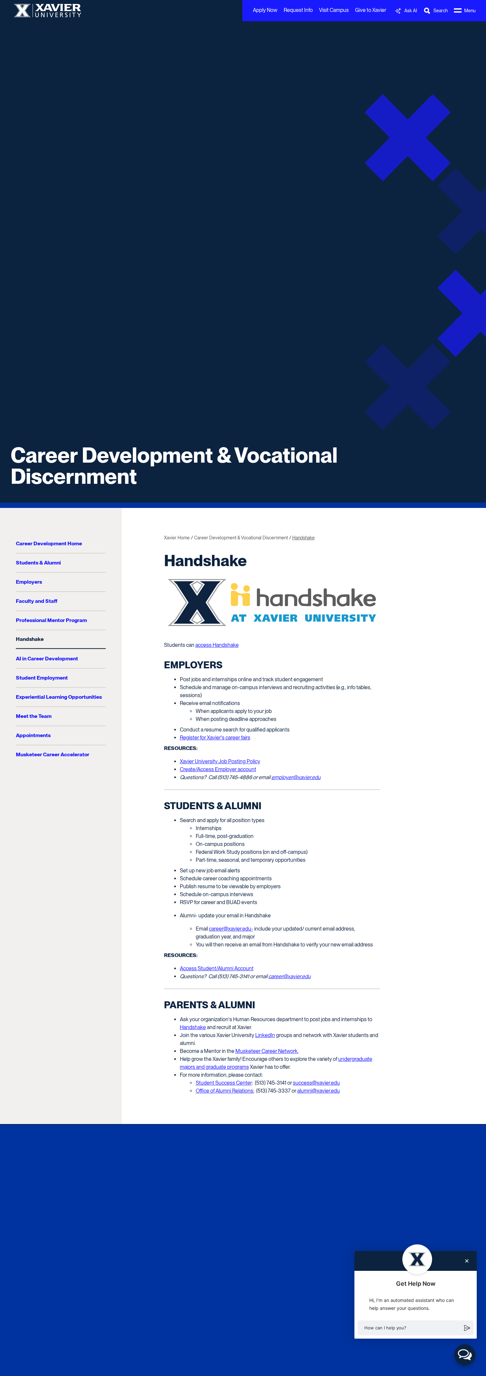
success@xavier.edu (316, 1083)
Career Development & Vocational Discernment (174, 465)
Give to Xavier (370, 10)
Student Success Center (224, 1083)
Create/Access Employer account (218, 769)
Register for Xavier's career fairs (215, 737)
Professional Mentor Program (51, 620)
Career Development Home (49, 543)
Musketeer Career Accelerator (52, 754)
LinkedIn (265, 1035)
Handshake (30, 639)
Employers (29, 582)
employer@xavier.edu (296, 777)
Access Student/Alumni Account (217, 968)
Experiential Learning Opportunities (59, 697)
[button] (415, 1328)
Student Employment (42, 678)
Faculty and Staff (36, 601)
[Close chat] (467, 1261)
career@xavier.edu (289, 976)
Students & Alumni (38, 563)
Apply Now (265, 10)
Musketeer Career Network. (267, 1051)
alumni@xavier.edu (318, 1091)
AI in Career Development (47, 658)
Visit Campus (334, 10)
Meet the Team (34, 716)
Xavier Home (177, 537)
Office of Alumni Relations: (225, 1091)
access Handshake (217, 645)
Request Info (298, 10)
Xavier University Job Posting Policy (220, 761)
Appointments (33, 735)
